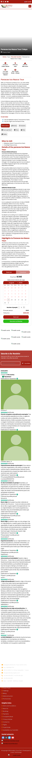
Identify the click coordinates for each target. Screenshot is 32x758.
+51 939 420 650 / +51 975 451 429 (13, 675)
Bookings (5, 711)
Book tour (9, 272)
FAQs (23, 130)
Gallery (5, 134)
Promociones (7, 699)
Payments (6, 714)
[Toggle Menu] (30, 6)
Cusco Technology (16, 752)
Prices (17, 130)
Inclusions (23, 125)
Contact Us (6, 722)
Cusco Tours (6, 688)
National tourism (8, 696)
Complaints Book (8, 716)
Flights (5, 724)
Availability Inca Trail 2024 (10, 730)
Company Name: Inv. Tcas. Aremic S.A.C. (15, 665)
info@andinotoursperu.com (11, 673)
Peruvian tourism (16, 57)
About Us (5, 708)
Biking (4, 693)
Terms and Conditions (9, 706)
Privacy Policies (7, 719)
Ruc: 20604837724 (8, 667)
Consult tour (23, 272)
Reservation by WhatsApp (16, 321)
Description (6, 125)
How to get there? (7, 130)
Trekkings (5, 690)
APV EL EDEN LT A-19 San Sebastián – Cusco (16, 670)
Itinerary (15, 125)
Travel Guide (6, 727)
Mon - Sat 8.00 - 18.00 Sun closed (13, 681)
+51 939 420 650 (8, 678)
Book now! (16, 317)
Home (4, 57)
